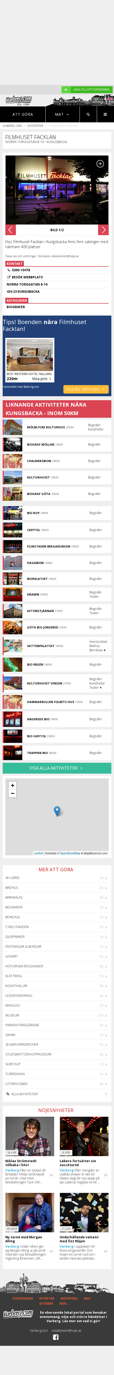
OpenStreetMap (70, 853)
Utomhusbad (16, 1083)
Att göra (22, 114)
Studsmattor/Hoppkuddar (28, 1054)
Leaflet (38, 853)
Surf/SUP (12, 1064)
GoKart (11, 956)
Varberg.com (12, 126)
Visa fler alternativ (83, 389)
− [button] (12, 793)
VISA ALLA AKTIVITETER (53, 768)
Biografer (14, 907)
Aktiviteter (35, 126)
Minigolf (12, 1005)
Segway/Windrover (21, 1044)
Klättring (13, 976)
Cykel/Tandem (17, 927)
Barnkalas (14, 897)
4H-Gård (12, 878)
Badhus (11, 887)
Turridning (15, 1074)
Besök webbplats (27, 277)
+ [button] (12, 785)
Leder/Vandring (18, 995)
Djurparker (15, 936)
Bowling (12, 917)
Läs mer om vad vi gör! (81, 1321)
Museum (12, 1015)
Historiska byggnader (24, 966)
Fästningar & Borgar (23, 946)
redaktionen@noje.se (66, 1330)
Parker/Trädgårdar (22, 1025)
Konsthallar (16, 986)
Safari (10, 1035)
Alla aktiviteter (24, 1094)
